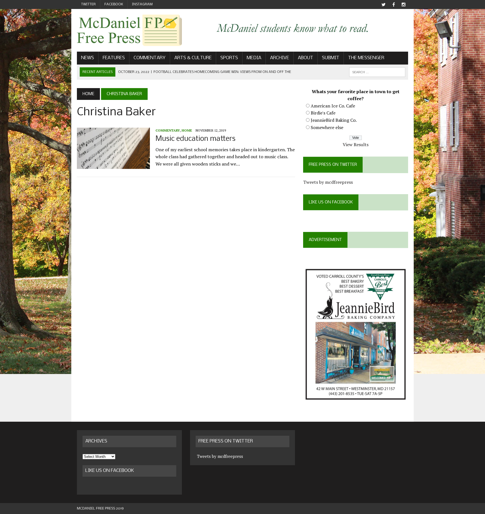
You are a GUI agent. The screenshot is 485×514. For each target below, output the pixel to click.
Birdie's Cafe (323, 113)
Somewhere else (327, 127)
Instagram (142, 4)
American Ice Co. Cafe (333, 106)
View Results (356, 144)
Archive (279, 58)
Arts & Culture (193, 58)
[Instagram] (403, 4)
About (305, 58)
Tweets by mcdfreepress (328, 182)
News (87, 58)
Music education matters (195, 139)
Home (187, 130)
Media (254, 58)
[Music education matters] (113, 165)
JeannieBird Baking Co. (334, 120)
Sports (229, 58)
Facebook (113, 4)
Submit (330, 58)
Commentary (150, 58)
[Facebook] (393, 4)
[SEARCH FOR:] (377, 72)
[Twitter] (383, 4)
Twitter (88, 4)
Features (114, 58)
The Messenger (366, 58)
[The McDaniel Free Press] (129, 30)
